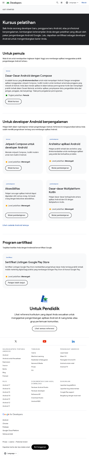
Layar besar (64, 353)
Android (5, 355)
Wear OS (63, 356)
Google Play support (67, 392)
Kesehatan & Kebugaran (39, 360)
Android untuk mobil (67, 363)
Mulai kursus (13, 101)
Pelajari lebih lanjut (16, 283)
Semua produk (8, 434)
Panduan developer (38, 391)
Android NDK (35, 401)
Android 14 (6, 396)
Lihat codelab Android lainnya (16, 225)
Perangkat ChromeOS (67, 360)
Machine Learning (37, 356)
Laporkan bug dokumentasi (69, 389)
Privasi (33, 367)
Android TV (64, 367)
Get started (8, 9)
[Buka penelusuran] (57, 2)
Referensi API (35, 394)
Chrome (5, 423)
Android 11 (6, 406)
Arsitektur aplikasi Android (64, 144)
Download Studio (37, 398)
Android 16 (6, 389)
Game (33, 353)
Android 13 (6, 399)
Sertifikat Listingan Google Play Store (27, 262)
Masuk (84, 3)
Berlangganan (40, 447)
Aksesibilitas (12, 188)
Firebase (6, 427)
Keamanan (6, 362)
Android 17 (6, 385)
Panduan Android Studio (39, 387)
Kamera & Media (37, 363)
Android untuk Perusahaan (12, 358)
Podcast (5, 376)
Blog (4, 372)
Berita (5, 369)
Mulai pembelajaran (60, 168)
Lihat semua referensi (44, 328)
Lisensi (11, 442)
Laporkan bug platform (68, 385)
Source (5, 365)
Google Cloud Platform (11, 430)
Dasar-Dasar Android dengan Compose (28, 75)
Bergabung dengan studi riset (70, 396)
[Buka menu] (3, 2)
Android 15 (6, 392)
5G (32, 370)
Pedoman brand (21, 442)
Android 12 (6, 403)
